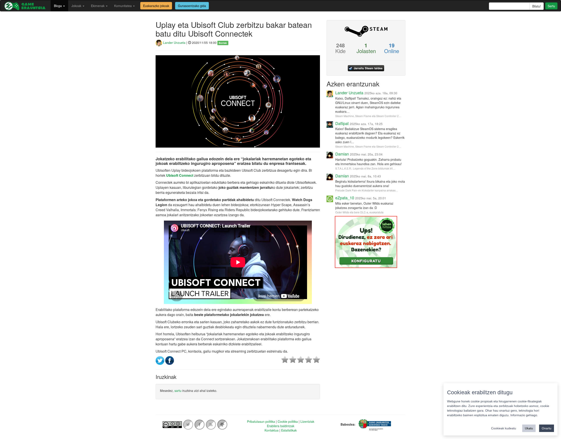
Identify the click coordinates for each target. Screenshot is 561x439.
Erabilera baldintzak (280, 426)
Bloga (58, 6)
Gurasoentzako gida (192, 6)
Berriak (223, 43)
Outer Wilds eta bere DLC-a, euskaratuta (359, 212)
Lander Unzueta (173, 42)
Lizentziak (307, 421)
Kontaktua (272, 430)
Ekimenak (98, 6)
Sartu (551, 6)
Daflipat (342, 123)
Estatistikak (289, 430)
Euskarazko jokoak (156, 6)
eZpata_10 (344, 197)
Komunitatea (123, 6)
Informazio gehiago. (524, 415)
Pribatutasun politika (261, 421)
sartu (177, 390)
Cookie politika (288, 421)
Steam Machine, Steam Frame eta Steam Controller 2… (368, 116)
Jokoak (76, 6)
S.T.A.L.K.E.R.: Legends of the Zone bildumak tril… (365, 168)
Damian (342, 154)
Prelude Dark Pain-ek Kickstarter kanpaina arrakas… (366, 190)
